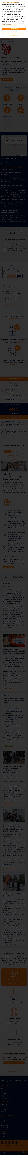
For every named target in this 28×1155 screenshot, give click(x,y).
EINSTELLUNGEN (14, 35)
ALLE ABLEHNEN (14, 32)
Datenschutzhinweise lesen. (10, 24)
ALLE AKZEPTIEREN (14, 28)
